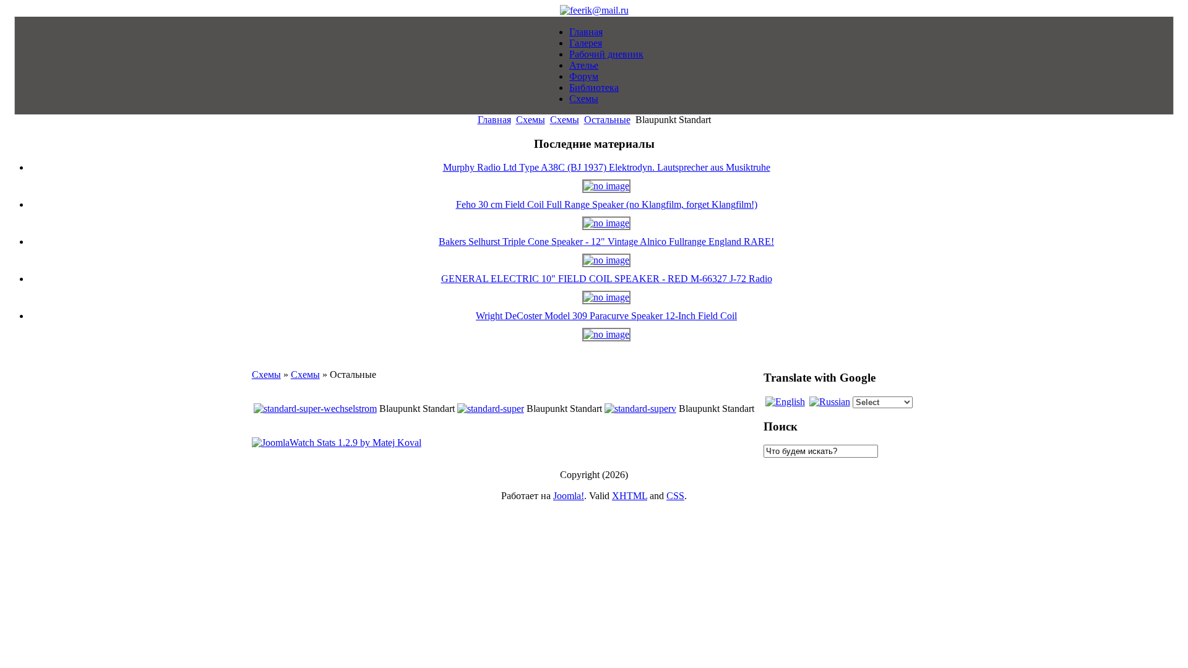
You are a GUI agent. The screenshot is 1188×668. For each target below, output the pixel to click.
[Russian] (829, 402)
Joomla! (568, 495)
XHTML (629, 495)
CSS (675, 495)
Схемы (530, 119)
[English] (785, 402)
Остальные (607, 119)
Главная (494, 119)
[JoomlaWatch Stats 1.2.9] (336, 442)
